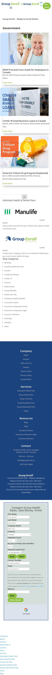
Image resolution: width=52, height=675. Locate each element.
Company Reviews (11, 274)
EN (41, 2)
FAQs (26, 426)
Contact (26, 359)
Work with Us (26, 363)
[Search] (24, 196)
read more (7, 82)
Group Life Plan (26, 399)
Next (21, 556)
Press (2, 650)
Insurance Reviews (11, 314)
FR (41, 5)
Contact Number (14, 560)
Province (11, 531)
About (26, 355)
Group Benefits (10, 290)
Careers (7, 270)
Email (10, 566)
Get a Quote (46, 6)
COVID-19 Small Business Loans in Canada (24, 121)
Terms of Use (26, 371)
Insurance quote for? (16, 549)
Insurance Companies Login (15, 310)
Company (4, 636)
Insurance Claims (11, 302)
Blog (26, 422)
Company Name (14, 526)
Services (3, 653)
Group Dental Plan (26, 395)
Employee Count (14, 537)
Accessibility (26, 379)
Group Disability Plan (26, 403)
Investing (8, 318)
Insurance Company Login (26, 434)
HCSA (26, 411)
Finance (17, 75)
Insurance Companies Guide (15, 306)
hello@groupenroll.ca (26, 460)
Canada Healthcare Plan (23, 175)
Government (26, 75)
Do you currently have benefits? (21, 543)
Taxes (5, 78)
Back (12, 556)
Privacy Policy (26, 375)
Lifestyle (7, 322)
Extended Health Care (26, 391)
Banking (7, 262)
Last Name (12, 520)
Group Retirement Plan (26, 407)
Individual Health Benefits (14, 298)
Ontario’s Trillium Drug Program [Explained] (25, 173)
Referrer (11, 589)
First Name (12, 514)
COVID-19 (18, 123)
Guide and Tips (38, 75)
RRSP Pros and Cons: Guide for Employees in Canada (26, 71)
